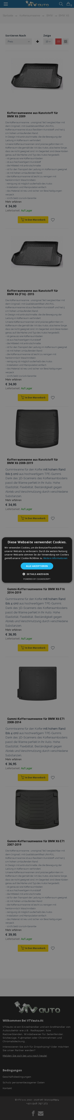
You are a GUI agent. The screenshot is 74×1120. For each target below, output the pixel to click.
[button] (37, 574)
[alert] (37, 560)
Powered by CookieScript (36, 579)
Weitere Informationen (55, 558)
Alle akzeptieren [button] (37, 566)
